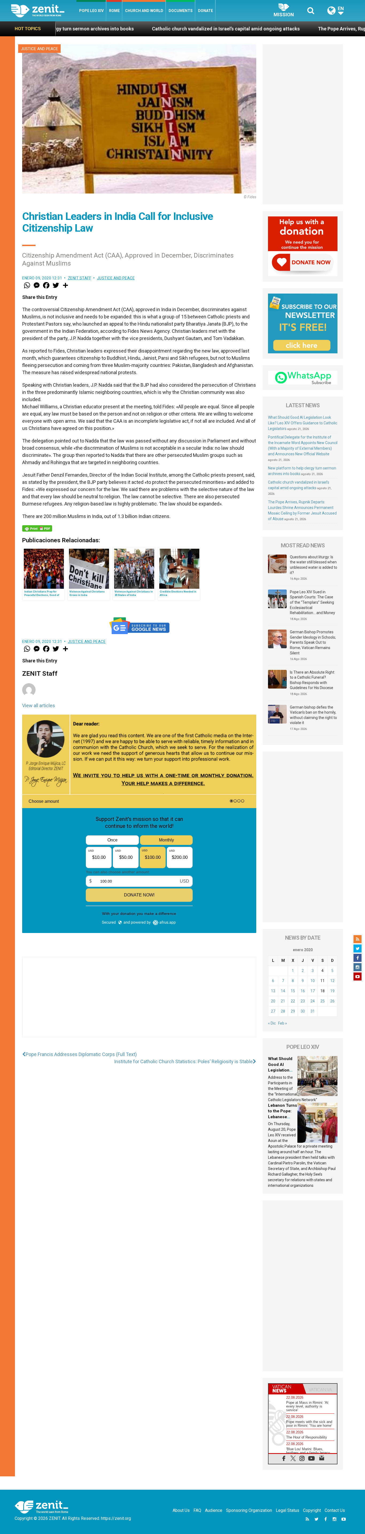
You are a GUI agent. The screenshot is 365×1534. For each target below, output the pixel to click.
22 (293, 1001)
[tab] (286, 1389)
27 (273, 1011)
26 (332, 1001)
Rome (114, 11)
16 (303, 991)
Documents (181, 11)
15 (293, 991)
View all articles (38, 705)
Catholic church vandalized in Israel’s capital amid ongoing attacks (152, 28)
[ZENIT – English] (43, 10)
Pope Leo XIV (91, 11)
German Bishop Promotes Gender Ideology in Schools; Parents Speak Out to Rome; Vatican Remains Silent (313, 642)
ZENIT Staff (79, 278)
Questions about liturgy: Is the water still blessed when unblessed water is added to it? (313, 565)
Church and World (144, 11)
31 (312, 1011)
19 (332, 991)
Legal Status (287, 1510)
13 (273, 991)
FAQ (197, 1510)
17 (312, 991)
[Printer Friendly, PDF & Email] (37, 528)
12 (332, 981)
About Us (181, 1510)
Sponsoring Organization (249, 1510)
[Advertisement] (139, 1002)
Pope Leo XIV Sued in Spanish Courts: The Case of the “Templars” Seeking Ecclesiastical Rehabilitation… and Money (312, 602)
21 (283, 1001)
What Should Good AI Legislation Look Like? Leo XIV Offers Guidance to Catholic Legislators (302, 423)
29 (293, 1011)
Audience (213, 1510)
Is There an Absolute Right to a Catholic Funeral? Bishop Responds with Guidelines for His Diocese (312, 680)
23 (303, 1001)
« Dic (272, 1023)
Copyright (312, 1510)
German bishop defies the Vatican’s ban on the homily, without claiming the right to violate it (313, 715)
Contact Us (335, 1510)
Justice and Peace (39, 48)
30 (303, 1011)
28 (283, 1011)
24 (312, 1001)
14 (283, 991)
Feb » (282, 1023)
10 (312, 981)
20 (273, 1001)
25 (322, 1001)
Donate (205, 11)
